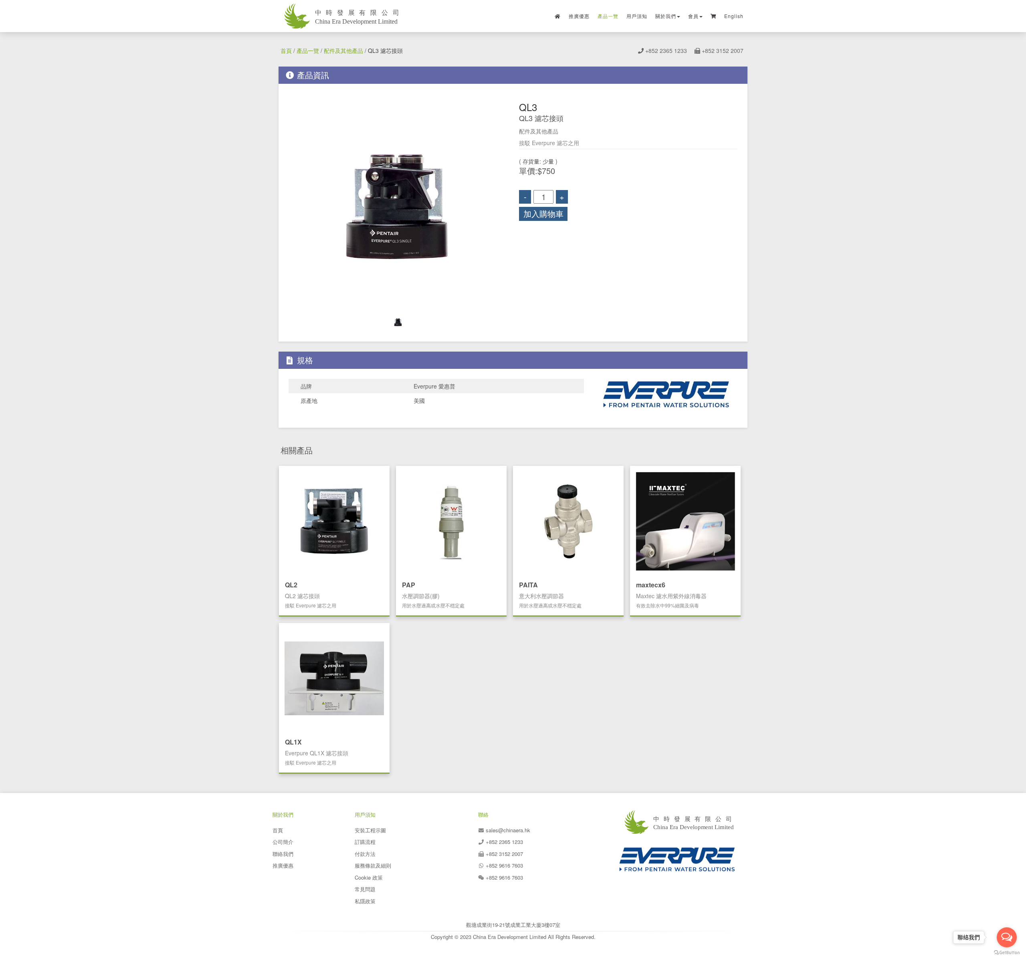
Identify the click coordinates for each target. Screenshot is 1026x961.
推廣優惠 (579, 15)
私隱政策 (365, 901)
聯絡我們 (283, 854)
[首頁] (558, 16)
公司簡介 (283, 842)
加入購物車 (543, 213)
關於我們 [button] (665, 15)
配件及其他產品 (343, 51)
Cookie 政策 (369, 877)
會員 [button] (693, 15)
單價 (527, 170)
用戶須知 (636, 15)
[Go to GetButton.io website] (1007, 952)
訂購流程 (365, 842)
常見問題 (365, 889)
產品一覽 (608, 15)
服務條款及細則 (373, 865)
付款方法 (365, 854)
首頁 (286, 51)
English (733, 15)
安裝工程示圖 (370, 830)
